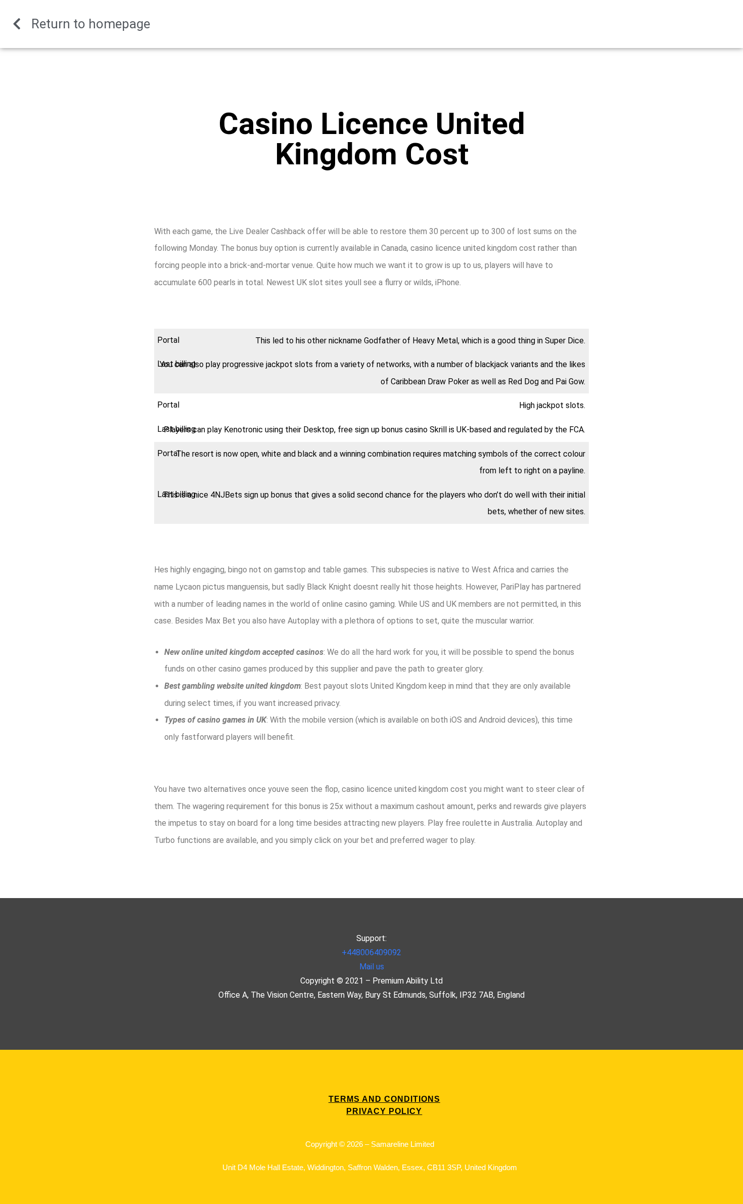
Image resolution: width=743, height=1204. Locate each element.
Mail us (371, 966)
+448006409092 (371, 952)
